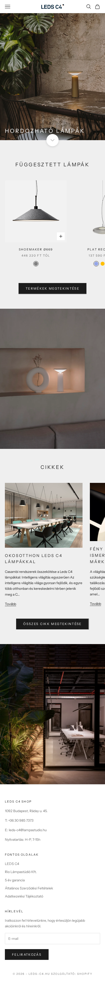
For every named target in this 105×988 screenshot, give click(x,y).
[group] (52, 70)
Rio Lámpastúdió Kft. (21, 872)
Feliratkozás (27, 954)
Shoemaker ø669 (36, 249)
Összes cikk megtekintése (52, 624)
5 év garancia (15, 880)
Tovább (10, 604)
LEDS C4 (12, 864)
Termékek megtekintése (52, 288)
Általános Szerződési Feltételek (29, 888)
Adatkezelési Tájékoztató (24, 896)
